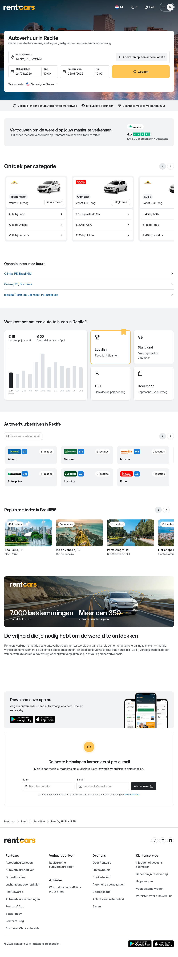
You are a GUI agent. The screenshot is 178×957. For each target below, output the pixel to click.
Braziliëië (39, 821)
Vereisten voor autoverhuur (154, 896)
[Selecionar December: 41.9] (42, 371)
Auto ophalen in (24, 54)
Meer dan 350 (100, 613)
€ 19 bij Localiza (19, 235)
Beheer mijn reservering (152, 874)
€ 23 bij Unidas (85, 235)
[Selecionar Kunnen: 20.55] (17, 381)
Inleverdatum (75, 69)
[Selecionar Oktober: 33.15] (55, 375)
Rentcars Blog (15, 921)
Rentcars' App (15, 906)
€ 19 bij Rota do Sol (88, 214)
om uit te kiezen (20, 619)
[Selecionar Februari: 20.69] (30, 381)
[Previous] (162, 166)
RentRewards (14, 892)
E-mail (80, 779)
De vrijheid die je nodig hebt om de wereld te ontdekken (71, 635)
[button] (138, 126)
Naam (25, 779)
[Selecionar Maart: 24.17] (23, 379)
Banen (96, 906)
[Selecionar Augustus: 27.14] (68, 378)
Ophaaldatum (23, 69)
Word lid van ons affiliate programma (65, 889)
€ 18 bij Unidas (18, 224)
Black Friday (14, 913)
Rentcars (9, 821)
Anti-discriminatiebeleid (108, 899)
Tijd (46, 69)
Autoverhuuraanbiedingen (23, 899)
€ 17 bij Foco (17, 214)
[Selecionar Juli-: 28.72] (74, 377)
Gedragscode (101, 892)
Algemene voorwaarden (108, 884)
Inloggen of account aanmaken (149, 864)
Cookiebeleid (101, 877)
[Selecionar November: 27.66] (49, 377)
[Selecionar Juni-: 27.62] (81, 377)
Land (24, 821)
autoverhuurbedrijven (94, 619)
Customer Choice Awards (22, 928)
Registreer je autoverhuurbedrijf (61, 864)
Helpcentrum (144, 881)
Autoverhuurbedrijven (20, 870)
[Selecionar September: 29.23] (62, 377)
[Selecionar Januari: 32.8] (36, 375)
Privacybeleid (132, 794)
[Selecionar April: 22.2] (11, 380)
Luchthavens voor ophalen (23, 884)
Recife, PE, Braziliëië (63, 821)
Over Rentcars (101, 862)
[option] (36, 214)
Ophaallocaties (15, 877)
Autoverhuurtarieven (19, 862)
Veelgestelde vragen (149, 888)
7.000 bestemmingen (41, 613)
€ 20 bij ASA (84, 224)
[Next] (170, 166)
